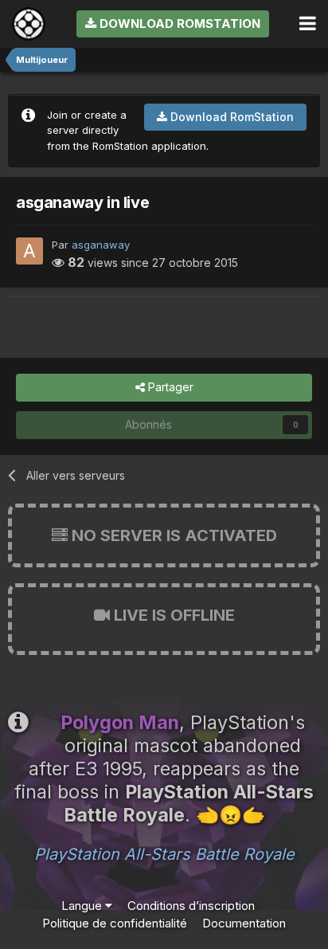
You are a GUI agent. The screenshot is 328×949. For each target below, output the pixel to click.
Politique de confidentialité (114, 923)
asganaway (101, 244)
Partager (169, 387)
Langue (83, 905)
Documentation (244, 923)
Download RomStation (178, 23)
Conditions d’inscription (191, 905)
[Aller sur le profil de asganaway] (29, 251)
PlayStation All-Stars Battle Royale (164, 854)
